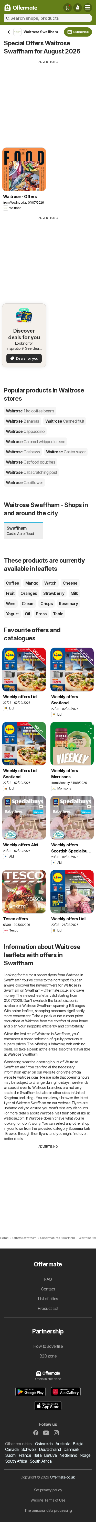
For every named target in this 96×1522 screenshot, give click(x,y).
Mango (31, 583)
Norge (85, 1455)
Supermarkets (80, 1128)
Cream (28, 603)
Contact (48, 1288)
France (25, 1455)
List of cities (48, 1298)
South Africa (16, 1461)
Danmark (71, 1449)
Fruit (10, 593)
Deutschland (50, 1449)
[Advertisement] (48, 100)
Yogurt (12, 613)
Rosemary (68, 603)
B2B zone (48, 1356)
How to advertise (48, 1346)
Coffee (12, 583)
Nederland (68, 1455)
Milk (74, 593)
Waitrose (30, 410)
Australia (62, 1443)
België (78, 1443)
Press (41, 613)
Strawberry (54, 593)
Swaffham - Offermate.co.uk (47, 990)
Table (58, 613)
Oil (27, 613)
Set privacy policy (48, 1490)
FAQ (48, 1279)
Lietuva (50, 1455)
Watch (50, 583)
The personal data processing (48, 1510)
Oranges (28, 593)
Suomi (10, 1455)
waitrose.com (27, 1077)
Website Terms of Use (48, 1500)
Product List (48, 1308)
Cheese (70, 583)
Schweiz (28, 1449)
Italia (37, 1455)
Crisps (46, 603)
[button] (77, 7)
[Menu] (87, 7)
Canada (12, 1449)
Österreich (44, 1443)
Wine (11, 603)
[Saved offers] (67, 7)
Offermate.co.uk (62, 1477)
